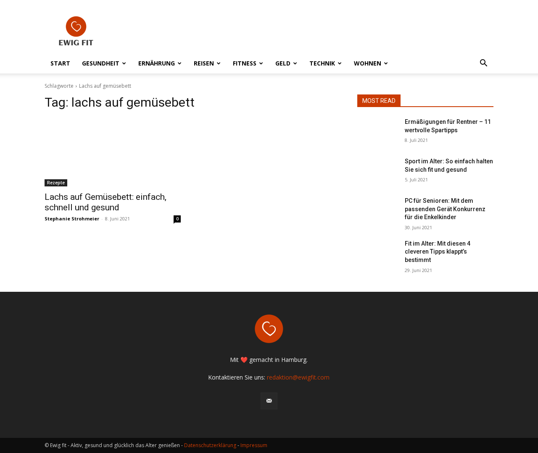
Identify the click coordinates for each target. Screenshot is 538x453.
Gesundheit (100, 63)
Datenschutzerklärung (210, 445)
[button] (483, 64)
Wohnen (367, 63)
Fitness (244, 63)
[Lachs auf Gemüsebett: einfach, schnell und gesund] (113, 152)
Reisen (204, 63)
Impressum (253, 445)
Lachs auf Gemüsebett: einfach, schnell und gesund (105, 202)
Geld (282, 63)
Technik (322, 63)
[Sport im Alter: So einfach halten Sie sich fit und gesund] (377, 171)
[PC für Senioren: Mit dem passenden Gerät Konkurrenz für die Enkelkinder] (377, 211)
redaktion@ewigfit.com (298, 377)
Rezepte (56, 183)
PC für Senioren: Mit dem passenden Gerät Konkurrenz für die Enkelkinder (445, 208)
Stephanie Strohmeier (72, 218)
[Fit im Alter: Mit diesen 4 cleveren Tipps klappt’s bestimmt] (377, 254)
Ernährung (156, 63)
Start (60, 63)
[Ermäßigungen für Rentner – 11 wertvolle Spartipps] (377, 132)
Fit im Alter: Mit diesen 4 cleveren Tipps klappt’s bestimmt (437, 251)
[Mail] (269, 401)
